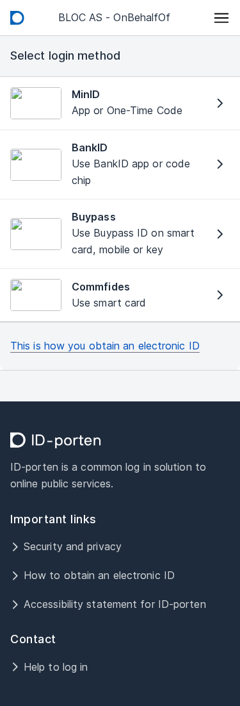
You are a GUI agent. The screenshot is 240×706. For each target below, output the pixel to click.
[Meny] (222, 18)
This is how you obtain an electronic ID (105, 345)
